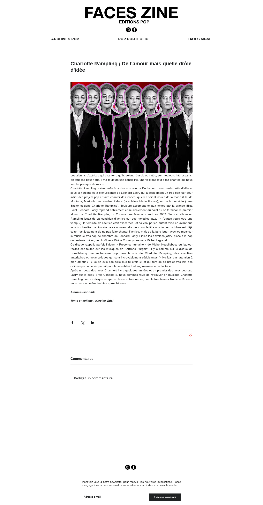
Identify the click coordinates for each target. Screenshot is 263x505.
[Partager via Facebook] (72, 322)
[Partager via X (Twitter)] (82, 322)
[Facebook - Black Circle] (134, 29)
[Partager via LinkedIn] (93, 322)
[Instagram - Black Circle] (128, 29)
